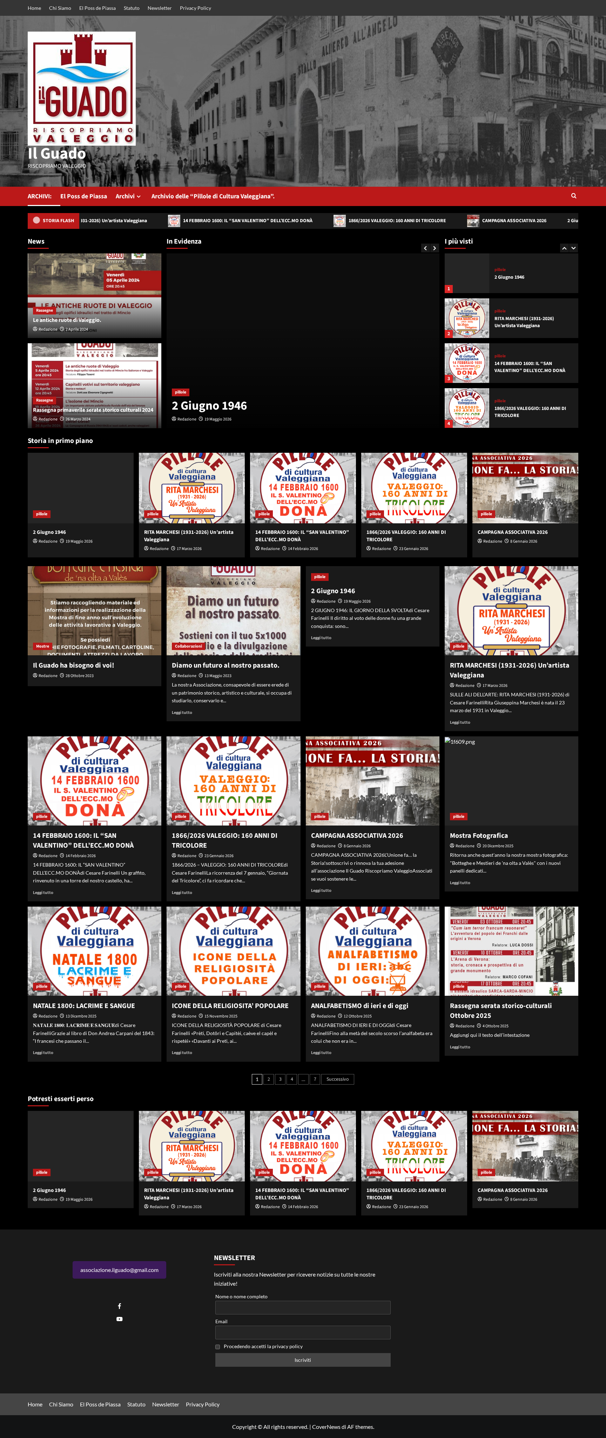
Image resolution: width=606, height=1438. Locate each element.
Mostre (42, 646)
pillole (180, 376)
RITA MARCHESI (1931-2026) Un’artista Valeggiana (274, 398)
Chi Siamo (60, 8)
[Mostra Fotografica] (511, 781)
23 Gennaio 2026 (413, 549)
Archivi (125, 196)
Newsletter (160, 8)
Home (34, 8)
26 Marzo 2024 (78, 419)
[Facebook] (120, 1306)
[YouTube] (120, 1319)
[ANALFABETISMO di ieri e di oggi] (372, 951)
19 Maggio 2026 (79, 541)
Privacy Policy (195, 8)
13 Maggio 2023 (217, 676)
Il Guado (57, 153)
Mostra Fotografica (479, 836)
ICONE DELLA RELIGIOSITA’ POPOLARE (230, 1006)
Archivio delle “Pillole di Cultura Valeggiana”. (213, 196)
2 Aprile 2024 (77, 329)
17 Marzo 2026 (216, 419)
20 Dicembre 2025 (498, 846)
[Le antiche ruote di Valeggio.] (94, 295)
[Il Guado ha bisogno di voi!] (94, 610)
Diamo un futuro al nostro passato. (226, 665)
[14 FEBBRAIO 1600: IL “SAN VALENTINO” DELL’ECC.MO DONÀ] (467, 318)
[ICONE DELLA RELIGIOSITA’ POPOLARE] (233, 951)
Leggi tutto (182, 712)
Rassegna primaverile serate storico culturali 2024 (93, 410)
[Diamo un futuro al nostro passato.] (233, 610)
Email (221, 1321)
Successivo (337, 1079)
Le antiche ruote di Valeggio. (67, 320)
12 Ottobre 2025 (358, 1016)
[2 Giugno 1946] (81, 488)
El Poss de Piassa (97, 8)
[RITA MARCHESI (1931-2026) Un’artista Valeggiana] (303, 340)
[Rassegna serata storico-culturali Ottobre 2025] (511, 951)
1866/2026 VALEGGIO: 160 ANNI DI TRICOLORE (335, 220)
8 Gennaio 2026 (523, 541)
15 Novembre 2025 (220, 1016)
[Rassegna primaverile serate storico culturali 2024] (94, 385)
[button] (574, 196)
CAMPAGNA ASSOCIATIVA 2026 (452, 220)
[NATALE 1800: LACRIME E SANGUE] (94, 951)
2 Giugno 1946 (521, 220)
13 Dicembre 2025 (81, 1016)
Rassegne (44, 310)
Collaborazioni (188, 646)
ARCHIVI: (40, 196)
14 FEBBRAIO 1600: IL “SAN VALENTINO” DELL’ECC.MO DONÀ (186, 220)
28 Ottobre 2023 (80, 676)
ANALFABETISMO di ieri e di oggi (360, 1006)
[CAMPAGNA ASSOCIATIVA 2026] (467, 408)
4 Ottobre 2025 (496, 1026)
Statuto (132, 8)
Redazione (186, 419)
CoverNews (326, 1426)
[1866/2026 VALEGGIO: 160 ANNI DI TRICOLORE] (467, 363)
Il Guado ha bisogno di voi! (73, 665)
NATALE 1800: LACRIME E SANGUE (84, 1006)
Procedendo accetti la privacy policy (263, 1346)
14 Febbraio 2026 (303, 549)
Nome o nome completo (241, 1296)
